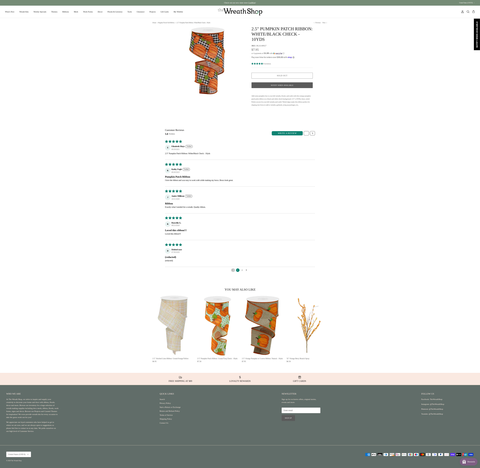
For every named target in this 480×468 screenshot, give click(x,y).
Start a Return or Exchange (170, 407)
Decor (100, 12)
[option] (206, 60)
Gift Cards (165, 12)
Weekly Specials (40, 12)
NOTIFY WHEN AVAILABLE (282, 85)
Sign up (288, 418)
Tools (130, 12)
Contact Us (164, 423)
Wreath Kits (23, 12)
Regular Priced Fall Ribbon (166, 23)
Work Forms (88, 12)
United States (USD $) (466, 3)
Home (154, 23)
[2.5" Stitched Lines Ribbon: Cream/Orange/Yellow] (173, 325)
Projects (153, 12)
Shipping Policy (166, 419)
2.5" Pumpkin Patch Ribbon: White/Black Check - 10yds (193, 23)
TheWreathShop (436, 399)
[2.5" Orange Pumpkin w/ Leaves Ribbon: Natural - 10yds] (262, 325)
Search (162, 399)
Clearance (140, 12)
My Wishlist (178, 12)
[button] (268, 53)
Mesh (76, 12)
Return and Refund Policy (170, 411)
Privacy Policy (165, 403)
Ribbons (65, 12)
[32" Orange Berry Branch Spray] (307, 325)
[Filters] (306, 133)
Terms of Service (166, 415)
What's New (9, 12)
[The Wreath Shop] (240, 11)
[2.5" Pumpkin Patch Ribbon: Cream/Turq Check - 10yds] (217, 325)
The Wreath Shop (16, 460)
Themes (54, 12)
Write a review (287, 133)
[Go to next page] (247, 270)
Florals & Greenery (115, 12)
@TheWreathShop (435, 409)
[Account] (462, 11)
